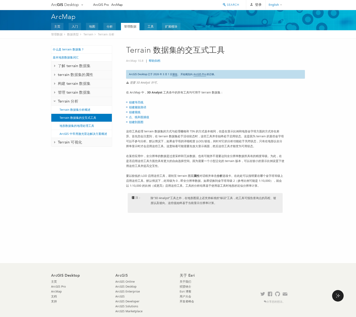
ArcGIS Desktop (126, 286)
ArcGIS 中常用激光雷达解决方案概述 (83, 134)
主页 (57, 26)
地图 (92, 26)
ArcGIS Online (125, 281)
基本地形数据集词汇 (66, 57)
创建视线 (135, 112)
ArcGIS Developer (127, 301)
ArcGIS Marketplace (129, 311)
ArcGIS (120, 296)
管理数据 (130, 26)
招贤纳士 (185, 286)
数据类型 (73, 34)
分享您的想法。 (275, 301)
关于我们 (185, 281)
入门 (75, 26)
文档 (54, 296)
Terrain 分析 (106, 34)
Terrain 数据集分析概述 (75, 110)
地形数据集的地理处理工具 (77, 126)
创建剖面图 (136, 122)
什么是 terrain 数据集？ (68, 49)
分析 (110, 26)
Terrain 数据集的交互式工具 (78, 118)
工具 (151, 26)
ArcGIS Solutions (126, 306)
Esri (296, 5)
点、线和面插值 (139, 117)
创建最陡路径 (137, 107)
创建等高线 (136, 102)
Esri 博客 (185, 291)
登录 (258, 5)
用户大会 (185, 296)
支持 (54, 301)
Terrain (88, 34)
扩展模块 (171, 26)
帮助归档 (154, 61)
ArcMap (117, 5)
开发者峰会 (187, 301)
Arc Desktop (65, 4)
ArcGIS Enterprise (127, 291)
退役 (174, 74)
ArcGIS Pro (101, 5)
